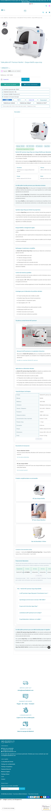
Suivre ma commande (8, 748)
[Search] (46, 5)
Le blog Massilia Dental (7, 761)
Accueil (2, 17)
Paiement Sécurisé (6, 769)
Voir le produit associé (22, 470)
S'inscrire (22, 788)
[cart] (49, 12)
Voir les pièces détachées (23, 457)
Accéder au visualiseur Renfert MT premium (27, 360)
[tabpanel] (5, 24)
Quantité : (5, 79)
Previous (10, 39)
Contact (3, 779)
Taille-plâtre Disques (12, 17)
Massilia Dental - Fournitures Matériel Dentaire (16, 793)
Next (46, 39)
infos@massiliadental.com (9, 751)
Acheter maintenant (32, 84)
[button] (32, 4)
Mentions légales (5, 771)
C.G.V (2, 776)
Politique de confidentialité (8, 764)
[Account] (46, 12)
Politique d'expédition (6, 766)
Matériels (6, 17)
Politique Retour (5, 774)
